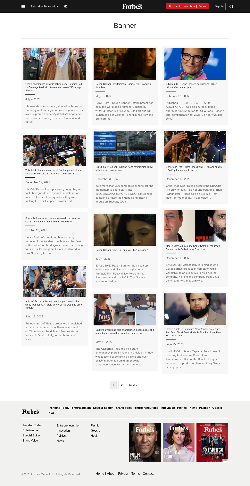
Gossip (217, 407)
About (111, 473)
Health (52, 412)
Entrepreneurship (146, 407)
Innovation (168, 407)
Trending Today (58, 407)
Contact (148, 473)
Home (100, 473)
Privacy (123, 473)
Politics (182, 407)
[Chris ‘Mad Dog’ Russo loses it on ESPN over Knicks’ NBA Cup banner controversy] (195, 166)
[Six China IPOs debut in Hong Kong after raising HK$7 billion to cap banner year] (125, 169)
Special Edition (103, 407)
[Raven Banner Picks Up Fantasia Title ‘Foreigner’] (125, 250)
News (193, 407)
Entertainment (81, 407)
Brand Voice (124, 407)
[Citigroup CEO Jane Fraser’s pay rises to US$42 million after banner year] (195, 86)
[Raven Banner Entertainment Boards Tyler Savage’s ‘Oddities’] (125, 86)
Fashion (204, 407)
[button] (49, 6)
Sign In (219, 6)
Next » (133, 384)
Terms (135, 473)
